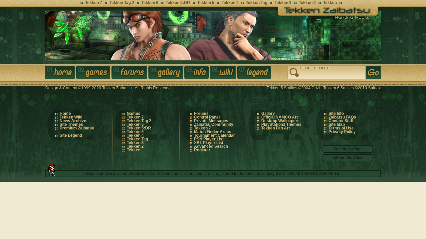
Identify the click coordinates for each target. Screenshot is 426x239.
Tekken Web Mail (347, 157)
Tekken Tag (256, 2)
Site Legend (71, 135)
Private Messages (211, 121)
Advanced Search (211, 146)
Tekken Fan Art (275, 128)
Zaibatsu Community (213, 124)
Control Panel (207, 117)
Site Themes (71, 124)
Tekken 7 (93, 2)
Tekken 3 (283, 2)
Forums (129, 74)
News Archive (73, 121)
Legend (254, 74)
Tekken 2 (307, 2)
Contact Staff (340, 121)
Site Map (336, 124)
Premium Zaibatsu (77, 128)
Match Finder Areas (212, 131)
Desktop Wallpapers (280, 121)
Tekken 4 (230, 2)
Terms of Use (341, 128)
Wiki (223, 74)
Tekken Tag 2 (121, 2)
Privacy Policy (342, 131)
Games (93, 74)
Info (197, 74)
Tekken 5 (205, 2)
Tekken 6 (149, 2)
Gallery (166, 74)
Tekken (330, 2)
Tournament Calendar (214, 135)
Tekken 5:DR (178, 2)
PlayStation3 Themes (281, 124)
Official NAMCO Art (279, 117)
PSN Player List (209, 139)
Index (60, 74)
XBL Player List (208, 142)
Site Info (336, 113)
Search (373, 72)
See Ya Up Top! (347, 149)
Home (65, 113)
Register (202, 150)
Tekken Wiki (71, 117)
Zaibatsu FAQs (342, 117)
